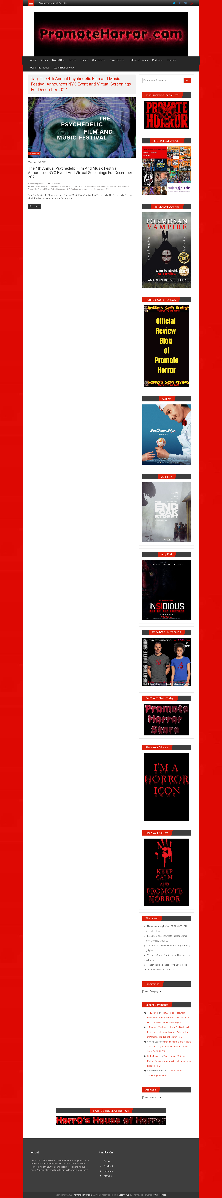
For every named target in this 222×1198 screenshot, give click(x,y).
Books (72, 60)
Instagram (108, 1171)
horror (33, 186)
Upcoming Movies (39, 67)
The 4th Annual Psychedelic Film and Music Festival (95, 186)
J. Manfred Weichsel (156, 1027)
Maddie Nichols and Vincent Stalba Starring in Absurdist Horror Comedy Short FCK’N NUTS (169, 1047)
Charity (84, 60)
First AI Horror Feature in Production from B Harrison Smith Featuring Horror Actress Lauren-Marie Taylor (168, 1018)
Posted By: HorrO (37, 184)
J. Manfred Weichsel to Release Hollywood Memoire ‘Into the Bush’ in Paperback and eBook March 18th (168, 1032)
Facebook (108, 1166)
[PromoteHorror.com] (111, 34)
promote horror (53, 186)
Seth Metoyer (153, 1056)
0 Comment (55, 184)
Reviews (171, 60)
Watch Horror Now (64, 67)
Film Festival (34, 153)
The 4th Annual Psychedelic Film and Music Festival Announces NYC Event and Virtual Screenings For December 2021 (80, 172)
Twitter (107, 1161)
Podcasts (157, 60)
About (33, 60)
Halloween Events (138, 60)
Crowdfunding (117, 60)
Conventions (98, 60)
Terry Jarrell (152, 1013)
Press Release (41, 186)
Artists (44, 60)
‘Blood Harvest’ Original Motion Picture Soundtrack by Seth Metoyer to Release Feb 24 (169, 1061)
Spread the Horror (66, 186)
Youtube (108, 1176)
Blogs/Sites (58, 60)
